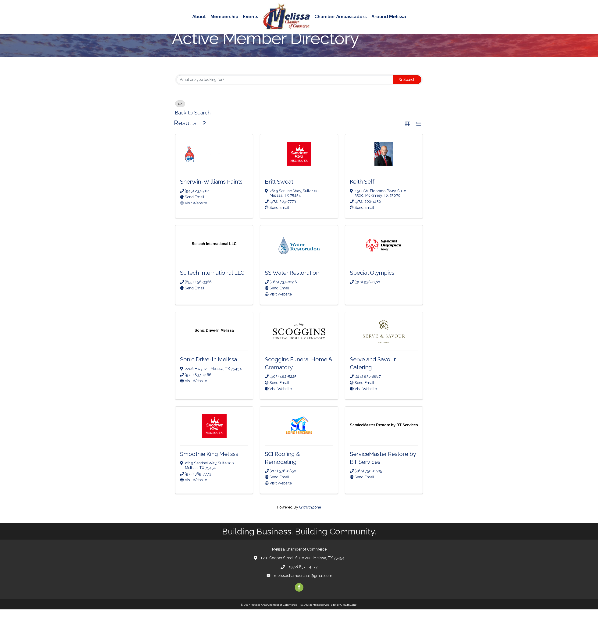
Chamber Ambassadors (340, 16)
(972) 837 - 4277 (303, 567)
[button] (407, 124)
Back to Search (193, 113)
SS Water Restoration (292, 272)
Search (409, 79)
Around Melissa (388, 16)
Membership (224, 16)
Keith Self (362, 181)
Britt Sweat (279, 181)
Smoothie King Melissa (209, 454)
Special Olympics (372, 272)
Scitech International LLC (212, 272)
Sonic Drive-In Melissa (208, 359)
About (199, 16)
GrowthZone (310, 507)
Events (250, 16)
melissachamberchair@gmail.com (303, 575)
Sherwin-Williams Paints (211, 181)
